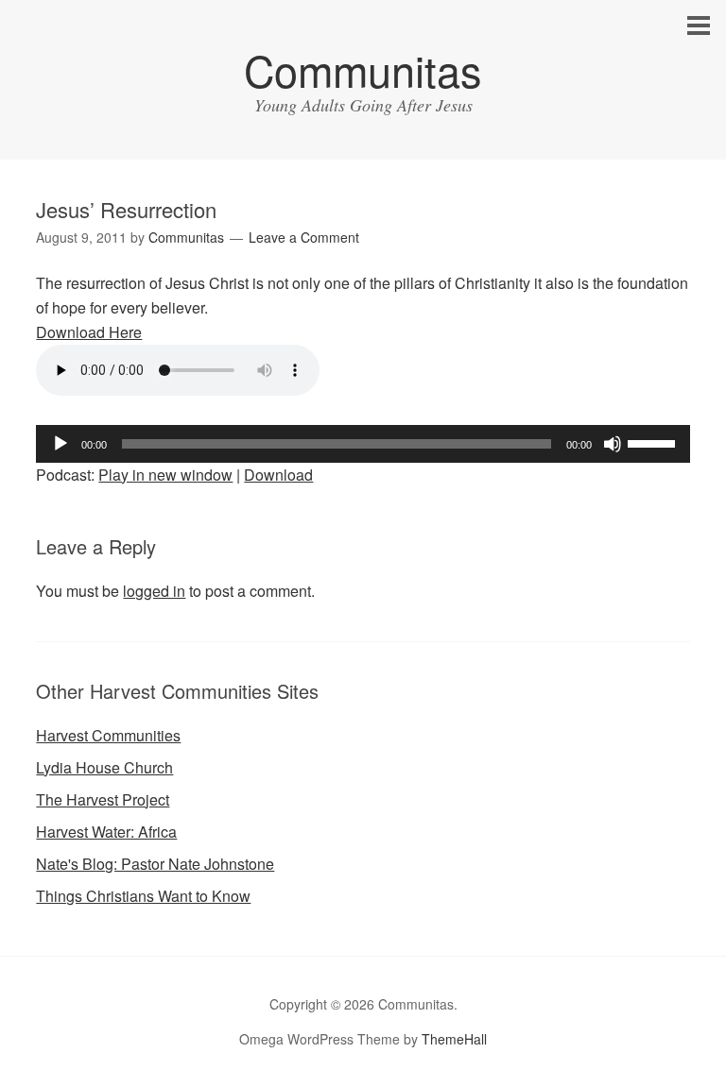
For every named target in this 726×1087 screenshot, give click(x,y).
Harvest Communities (108, 735)
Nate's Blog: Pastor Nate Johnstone (155, 864)
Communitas (363, 69)
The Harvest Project (102, 799)
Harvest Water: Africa (106, 831)
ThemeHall (454, 1038)
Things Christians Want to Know (143, 896)
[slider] (654, 442)
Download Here (89, 332)
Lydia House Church (104, 767)
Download (278, 474)
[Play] (60, 443)
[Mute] (612, 443)
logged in (154, 591)
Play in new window (165, 474)
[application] (362, 444)
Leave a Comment (304, 237)
